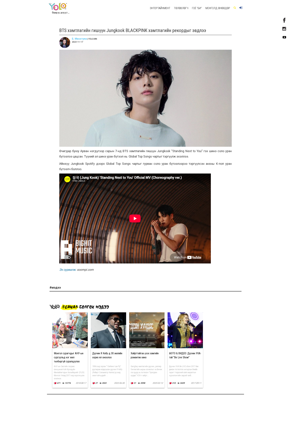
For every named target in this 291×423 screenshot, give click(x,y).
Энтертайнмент (160, 8)
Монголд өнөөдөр (217, 8)
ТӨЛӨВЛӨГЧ (181, 8)
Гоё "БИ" (197, 8)
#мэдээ (55, 287)
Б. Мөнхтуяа (79, 38)
